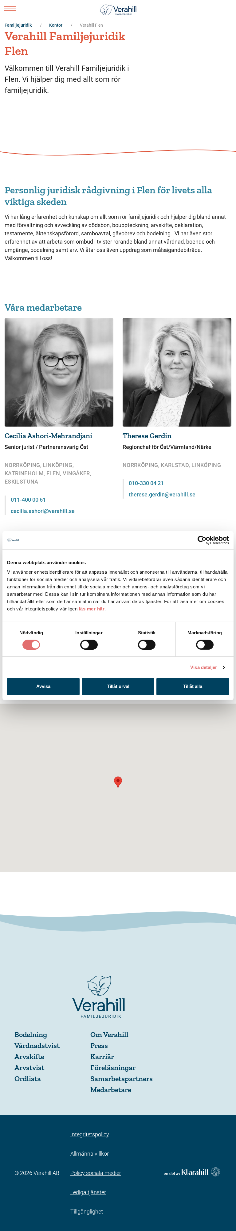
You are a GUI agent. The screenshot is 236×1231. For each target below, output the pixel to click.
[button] (118, 782)
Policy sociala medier (95, 1173)
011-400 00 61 (28, 499)
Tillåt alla (192, 686)
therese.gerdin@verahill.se (162, 494)
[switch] (89, 645)
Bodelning (30, 1034)
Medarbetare (110, 1089)
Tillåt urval (118, 686)
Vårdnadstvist (37, 1045)
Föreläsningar (113, 1067)
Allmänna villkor (89, 1153)
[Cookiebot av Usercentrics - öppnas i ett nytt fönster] (202, 540)
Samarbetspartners (121, 1078)
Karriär (102, 1056)
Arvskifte (29, 1056)
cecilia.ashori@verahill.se (43, 511)
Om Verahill (109, 1034)
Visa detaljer (203, 667)
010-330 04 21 (146, 483)
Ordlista (27, 1078)
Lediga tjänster (88, 1192)
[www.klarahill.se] (192, 1173)
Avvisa (43, 686)
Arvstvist (29, 1067)
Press (99, 1045)
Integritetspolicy (89, 1134)
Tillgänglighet (86, 1211)
